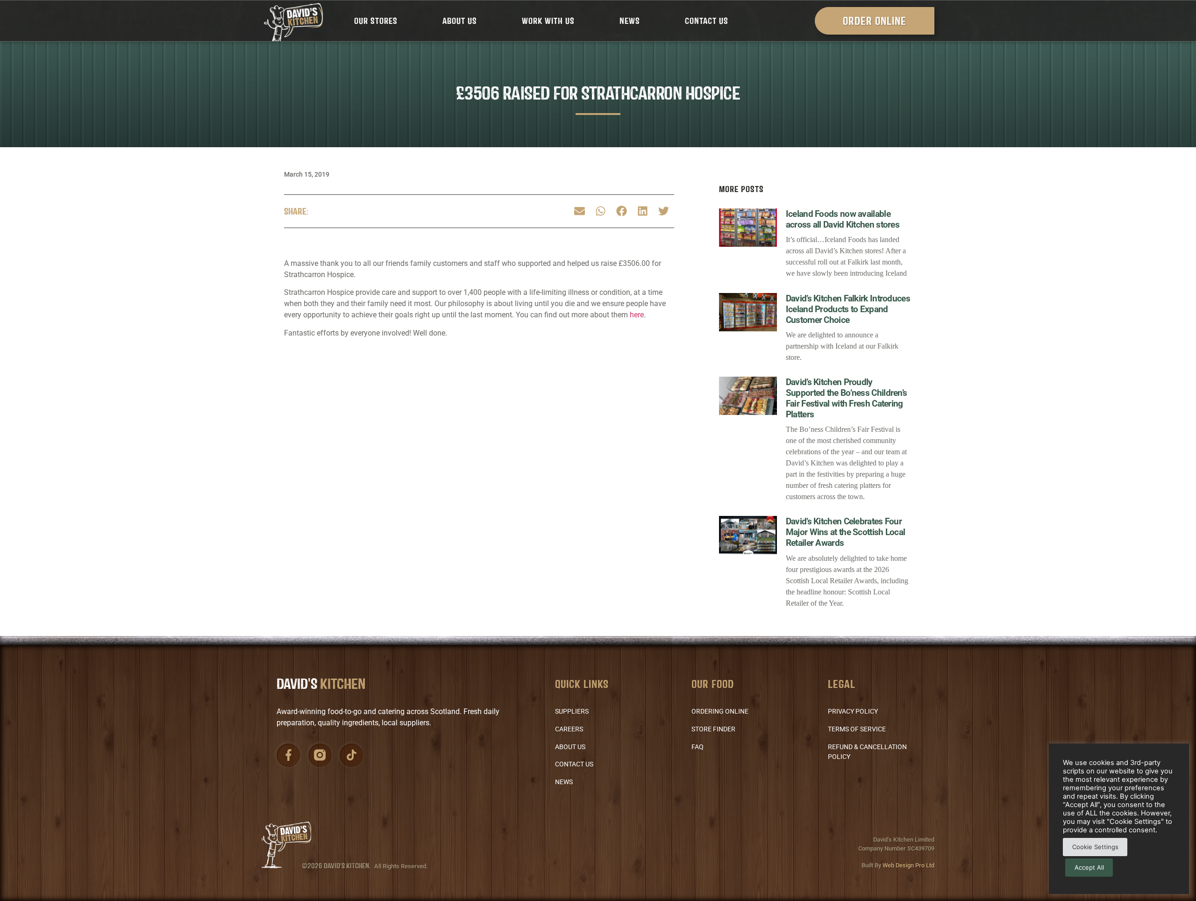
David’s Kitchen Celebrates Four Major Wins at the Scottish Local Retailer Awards (845, 532)
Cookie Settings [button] (1095, 847)
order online (874, 21)
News (629, 20)
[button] (579, 211)
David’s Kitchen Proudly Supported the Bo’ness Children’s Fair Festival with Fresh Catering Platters (846, 398)
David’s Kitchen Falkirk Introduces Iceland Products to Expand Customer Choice (848, 309)
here (637, 314)
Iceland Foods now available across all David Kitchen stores (842, 219)
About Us (459, 20)
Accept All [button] (1089, 867)
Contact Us (706, 20)
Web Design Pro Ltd (908, 865)
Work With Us (548, 20)
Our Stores (376, 20)
